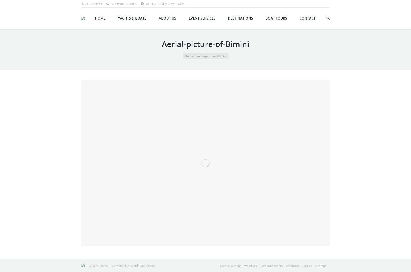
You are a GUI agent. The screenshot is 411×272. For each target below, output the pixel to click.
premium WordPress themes (136, 265)
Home (189, 56)
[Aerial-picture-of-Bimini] (205, 163)
